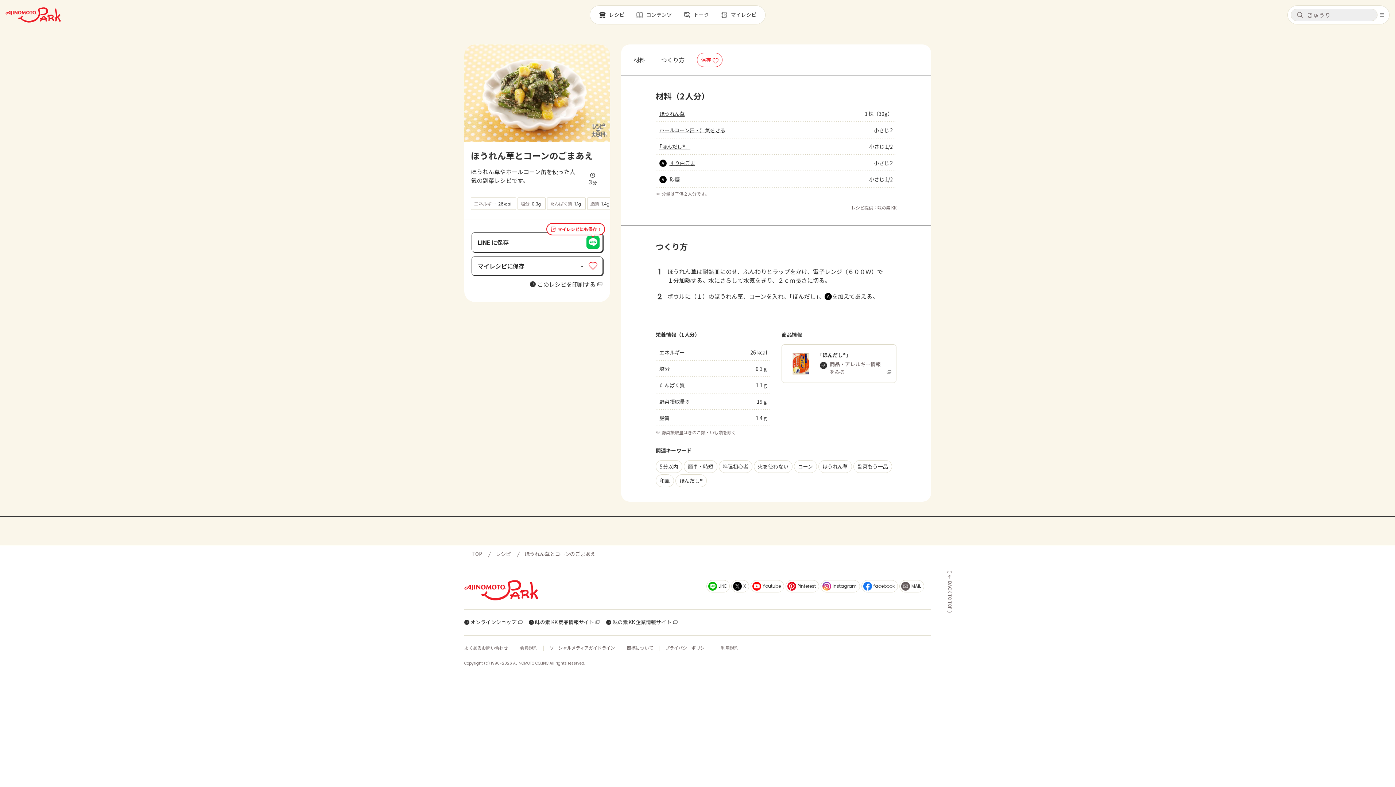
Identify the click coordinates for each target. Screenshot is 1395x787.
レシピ (503, 553)
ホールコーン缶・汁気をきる (692, 130)
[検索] (1299, 15)
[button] (1334, 15)
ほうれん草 (672, 113)
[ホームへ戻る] (33, 15)
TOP (477, 553)
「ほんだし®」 (674, 146)
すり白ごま (682, 163)
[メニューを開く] (1381, 15)
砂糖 (675, 179)
